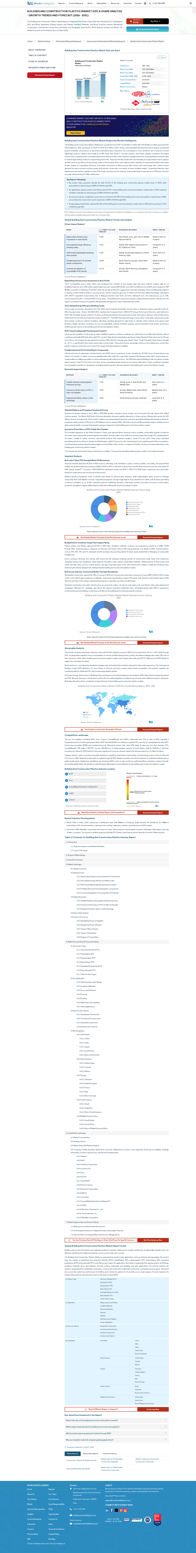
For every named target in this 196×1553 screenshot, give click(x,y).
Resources (115, 3)
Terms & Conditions (56, 1529)
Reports (61, 3)
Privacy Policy (32, 1534)
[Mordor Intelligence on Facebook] (112, 1510)
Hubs (50, 1524)
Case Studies (53, 1514)
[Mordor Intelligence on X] (116, 1510)
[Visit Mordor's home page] (40, 3)
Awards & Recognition (36, 1509)
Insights (30, 1514)
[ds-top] (147, 29)
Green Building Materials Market (78, 1469)
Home (29, 1489)
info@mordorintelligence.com (84, 1515)
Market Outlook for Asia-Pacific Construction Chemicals (147, 1460)
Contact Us (52, 1519)
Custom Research (76, 3)
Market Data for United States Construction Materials (112, 1460)
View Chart (75, 133)
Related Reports (72, 1454)
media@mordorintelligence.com (86, 1523)
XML (29, 1539)
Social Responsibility (56, 1504)
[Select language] (145, 3)
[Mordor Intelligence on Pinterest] (121, 1510)
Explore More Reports (90, 1454)
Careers (30, 1529)
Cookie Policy (53, 1534)
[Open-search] (191, 3)
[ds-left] (44, 75)
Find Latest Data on (110, 1454)
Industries (128, 3)
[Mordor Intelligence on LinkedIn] (107, 1510)
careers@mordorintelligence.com (117, 1500)
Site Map (51, 1539)
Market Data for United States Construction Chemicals (112, 1468)
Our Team (52, 1494)
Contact (138, 3)
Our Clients (32, 1499)
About (90, 3)
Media (29, 1504)
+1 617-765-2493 (158, 3)
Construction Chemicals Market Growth (81, 1460)
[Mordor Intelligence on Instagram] (126, 1510)
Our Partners (53, 1499)
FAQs (50, 1509)
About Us (30, 1494)
